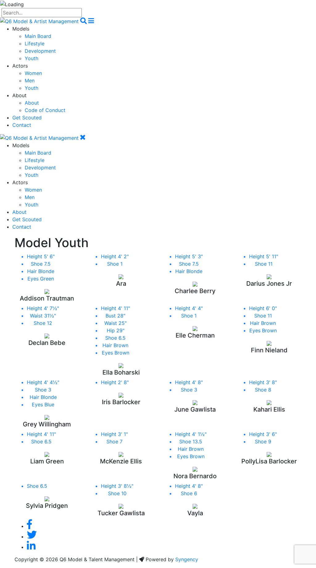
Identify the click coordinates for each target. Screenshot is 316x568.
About (32, 103)
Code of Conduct (45, 110)
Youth (31, 58)
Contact (21, 125)
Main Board (38, 36)
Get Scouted (27, 117)
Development (40, 51)
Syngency (186, 559)
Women (33, 73)
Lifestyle (34, 43)
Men (30, 80)
